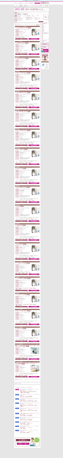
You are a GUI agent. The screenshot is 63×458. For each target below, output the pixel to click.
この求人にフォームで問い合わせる (34, 39)
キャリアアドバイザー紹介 (34, 5)
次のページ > (38, 379)
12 (35, 379)
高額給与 (42, 24)
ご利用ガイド (41, 5)
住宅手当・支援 (43, 30)
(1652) (21, 20)
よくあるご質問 (46, 5)
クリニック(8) (33, 16)
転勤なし (42, 25)
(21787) (37, 19)
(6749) (29, 19)
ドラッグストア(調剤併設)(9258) (27, 15)
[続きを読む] (32, 85)
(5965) (38, 18)
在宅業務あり (43, 29)
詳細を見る (21, 68)
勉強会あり (43, 31)
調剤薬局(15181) (20, 15)
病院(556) (33, 15)
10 (33, 379)
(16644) (21, 18)
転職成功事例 (21, 5)
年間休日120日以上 (44, 26)
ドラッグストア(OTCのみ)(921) (27, 16)
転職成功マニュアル (26, 5)
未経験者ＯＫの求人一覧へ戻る (18, 383)
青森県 (42, 41)
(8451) (30, 18)
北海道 (42, 34)
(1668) (20, 19)
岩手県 (42, 35)
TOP (16, 5)
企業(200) (38, 15)
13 (36, 379)
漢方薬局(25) (19, 16)
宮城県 (42, 36)
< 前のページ (26, 379)
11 (34, 379)
